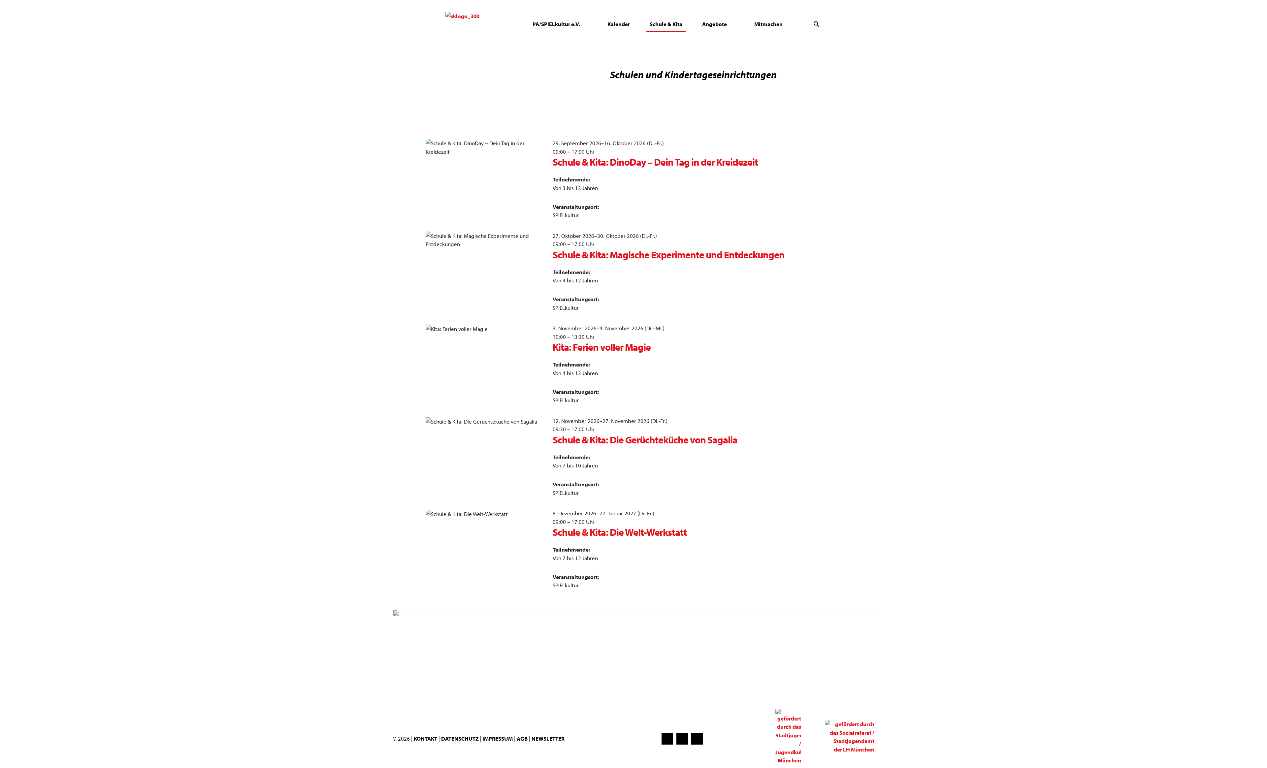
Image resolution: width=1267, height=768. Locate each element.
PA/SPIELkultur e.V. (556, 23)
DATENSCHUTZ (460, 738)
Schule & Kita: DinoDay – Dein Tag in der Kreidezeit (655, 162)
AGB (522, 738)
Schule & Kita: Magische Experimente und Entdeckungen (669, 254)
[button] (817, 24)
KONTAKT (425, 738)
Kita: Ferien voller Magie (602, 347)
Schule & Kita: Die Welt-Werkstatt (620, 532)
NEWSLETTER (548, 738)
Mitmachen (768, 23)
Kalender (618, 23)
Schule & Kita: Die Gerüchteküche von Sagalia (645, 439)
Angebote (714, 23)
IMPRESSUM (497, 738)
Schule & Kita (666, 23)
